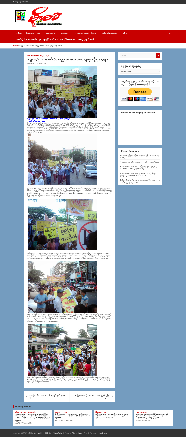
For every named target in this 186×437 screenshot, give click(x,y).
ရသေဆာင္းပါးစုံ (31, 412)
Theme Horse (77, 433)
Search (158, 55)
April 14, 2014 (59, 420)
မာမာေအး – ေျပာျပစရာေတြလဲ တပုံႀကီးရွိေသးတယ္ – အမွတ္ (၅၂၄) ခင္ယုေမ (32, 417)
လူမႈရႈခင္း (50, 33)
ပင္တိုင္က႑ (125, 33)
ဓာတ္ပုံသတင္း (44, 55)
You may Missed (23, 406)
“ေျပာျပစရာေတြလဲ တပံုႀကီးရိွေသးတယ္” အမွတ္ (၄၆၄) (152, 416)
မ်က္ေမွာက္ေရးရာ (33, 33)
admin (43, 63)
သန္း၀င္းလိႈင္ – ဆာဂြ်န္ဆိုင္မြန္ (148, 162)
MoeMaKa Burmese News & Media (38, 433)
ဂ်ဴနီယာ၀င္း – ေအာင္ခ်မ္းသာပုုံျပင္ (111, 415)
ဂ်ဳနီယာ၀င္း (98, 412)
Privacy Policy (57, 433)
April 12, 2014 (100, 418)
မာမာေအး (23, 412)
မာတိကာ (19, 33)
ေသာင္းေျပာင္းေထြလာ (85, 33)
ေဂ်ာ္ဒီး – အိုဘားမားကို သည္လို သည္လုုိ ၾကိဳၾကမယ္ (47, 396)
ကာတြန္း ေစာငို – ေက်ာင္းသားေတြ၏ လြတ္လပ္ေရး (92, 396)
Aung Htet (28, 423)
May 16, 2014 (19, 423)
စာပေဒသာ (64, 33)
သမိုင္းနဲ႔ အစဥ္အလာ (109, 33)
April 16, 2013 (140, 420)
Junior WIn (59, 412)
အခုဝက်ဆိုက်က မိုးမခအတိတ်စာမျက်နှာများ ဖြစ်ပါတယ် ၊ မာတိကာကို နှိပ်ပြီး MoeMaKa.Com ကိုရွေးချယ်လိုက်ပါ (55, 40)
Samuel (122, 155)
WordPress (103, 433)
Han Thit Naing (33, 55)
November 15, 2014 (33, 63)
